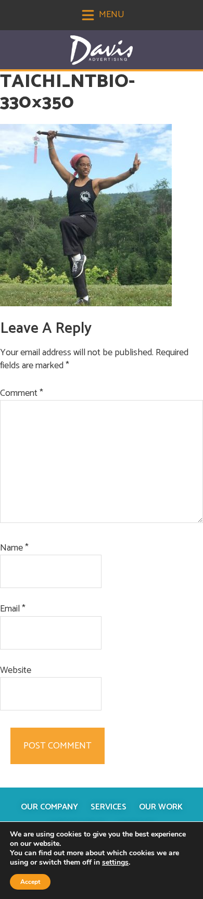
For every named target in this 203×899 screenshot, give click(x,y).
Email (13, 609)
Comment (21, 393)
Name (14, 548)
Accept (30, 882)
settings (115, 862)
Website (15, 670)
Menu (110, 14)
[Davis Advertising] (101, 50)
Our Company (49, 807)
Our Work (161, 807)
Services (108, 807)
